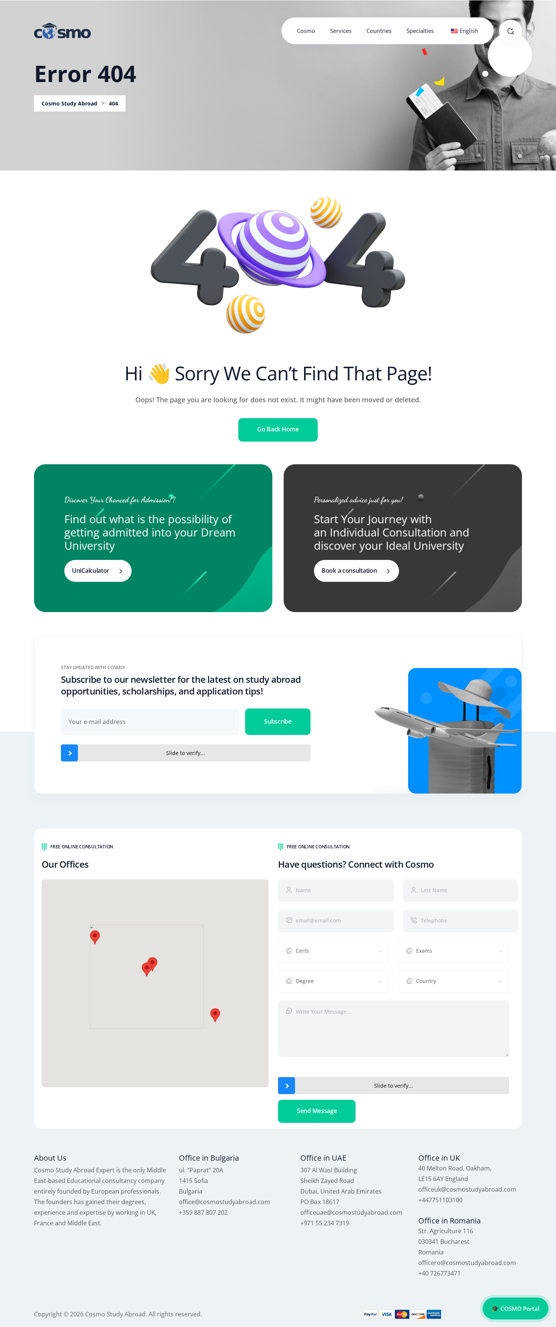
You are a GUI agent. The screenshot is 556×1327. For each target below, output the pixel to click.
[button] (147, 970)
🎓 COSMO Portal (515, 1308)
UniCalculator (90, 570)
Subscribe (277, 721)
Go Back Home (277, 429)
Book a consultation (349, 570)
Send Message (317, 1111)
